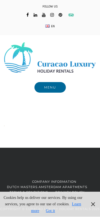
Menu (50, 87)
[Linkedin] (35, 15)
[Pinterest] (60, 15)
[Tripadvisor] (70, 15)
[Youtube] (44, 15)
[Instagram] (52, 15)
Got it (50, 211)
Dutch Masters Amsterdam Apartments (47, 187)
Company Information (54, 182)
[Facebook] (27, 15)
